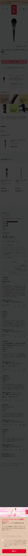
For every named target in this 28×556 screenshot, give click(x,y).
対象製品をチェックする (17, 83)
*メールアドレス (5, 533)
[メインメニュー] (3, 8)
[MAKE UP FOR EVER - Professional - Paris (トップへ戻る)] (14, 9)
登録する (14, 551)
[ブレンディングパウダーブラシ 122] (5, 143)
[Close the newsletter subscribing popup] (26, 509)
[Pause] (0, 2)
